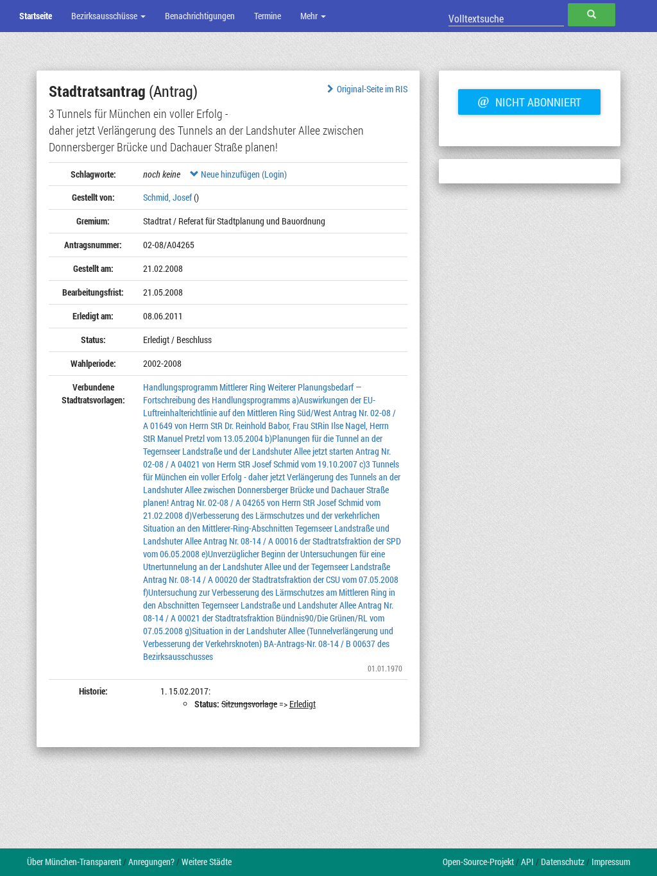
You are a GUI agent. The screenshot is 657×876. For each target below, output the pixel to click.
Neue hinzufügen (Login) (243, 174)
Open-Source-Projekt (478, 861)
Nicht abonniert (529, 101)
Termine (267, 16)
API (527, 861)
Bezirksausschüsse (105, 16)
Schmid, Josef (167, 197)
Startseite (35, 16)
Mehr (310, 16)
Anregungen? (151, 861)
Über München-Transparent (74, 861)
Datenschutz (562, 861)
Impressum (611, 861)
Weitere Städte (207, 861)
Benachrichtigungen (200, 16)
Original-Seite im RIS (372, 89)
